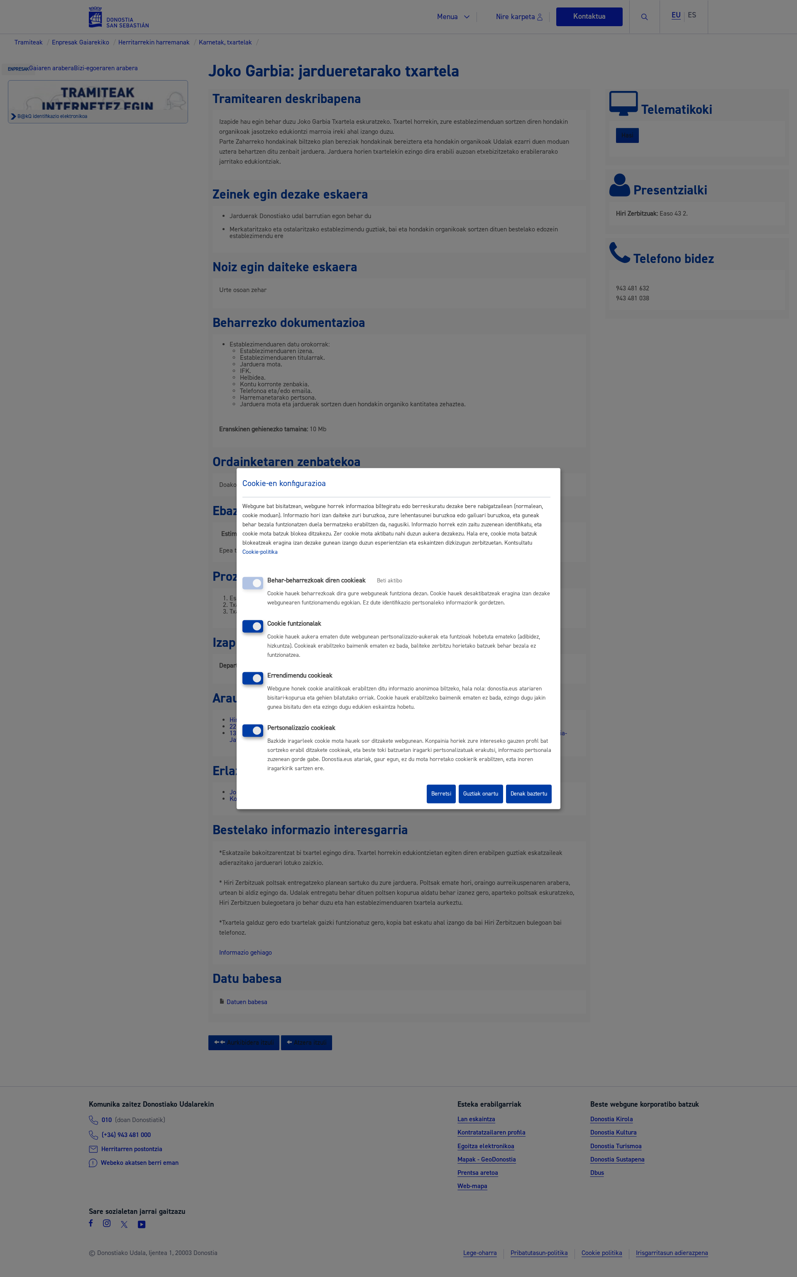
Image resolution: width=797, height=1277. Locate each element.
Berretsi (441, 794)
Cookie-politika (260, 552)
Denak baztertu (529, 794)
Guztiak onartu (480, 794)
